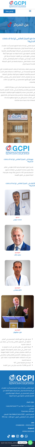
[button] (30, 10)
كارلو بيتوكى (17, 289)
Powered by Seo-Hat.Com (17, 445)
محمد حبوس (17, 219)
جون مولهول (17, 332)
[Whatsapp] (30, 442)
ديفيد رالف (17, 254)
